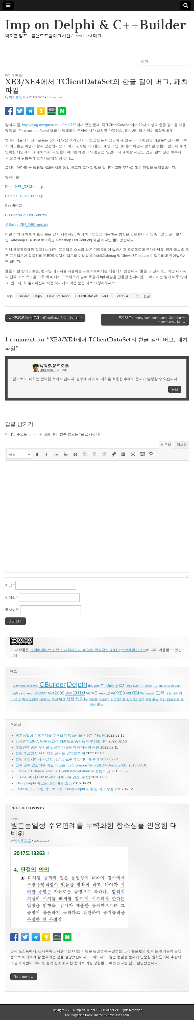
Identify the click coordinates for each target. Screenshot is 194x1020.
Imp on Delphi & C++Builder (95, 25)
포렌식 (14, 818)
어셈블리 (104, 699)
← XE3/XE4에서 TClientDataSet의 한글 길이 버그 (45, 318)
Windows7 (147, 693)
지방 (148, 699)
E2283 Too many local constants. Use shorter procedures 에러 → (152, 320)
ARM (16, 685)
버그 (8, 75)
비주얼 (166, 444)
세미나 (81, 698)
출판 (155, 699)
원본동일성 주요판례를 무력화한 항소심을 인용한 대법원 (60, 735)
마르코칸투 (30, 699)
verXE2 (104, 693)
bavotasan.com (118, 1015)
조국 (141, 699)
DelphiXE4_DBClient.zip (24, 196)
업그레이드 (118, 699)
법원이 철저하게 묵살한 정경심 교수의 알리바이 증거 (57, 759)
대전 (168, 693)
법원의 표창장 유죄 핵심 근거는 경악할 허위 (50, 753)
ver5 (15, 693)
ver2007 (40, 693)
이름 (9, 585)
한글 (146, 296)
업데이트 (132, 699)
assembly (32, 685)
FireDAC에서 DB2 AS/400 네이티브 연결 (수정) (52, 777)
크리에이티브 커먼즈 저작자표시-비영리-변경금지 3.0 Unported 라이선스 (88, 650)
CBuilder (22, 296)
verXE (91, 693)
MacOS (137, 685)
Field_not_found (58, 296)
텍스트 (182, 444)
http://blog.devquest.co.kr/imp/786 (49, 125)
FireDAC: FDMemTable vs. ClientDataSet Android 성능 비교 (62, 771)
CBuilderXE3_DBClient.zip (26, 215)
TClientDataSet (86, 296)
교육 (160, 692)
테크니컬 (17, 75)
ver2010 (75, 692)
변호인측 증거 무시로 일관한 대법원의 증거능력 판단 (57, 747)
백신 (55, 699)
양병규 (93, 699)
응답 (175, 389)
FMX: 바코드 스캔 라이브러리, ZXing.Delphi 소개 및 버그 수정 (64, 789)
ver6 (22, 693)
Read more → (24, 977)
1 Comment (55, 97)
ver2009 (56, 692)
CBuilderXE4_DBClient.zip (27, 224)
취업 (163, 699)
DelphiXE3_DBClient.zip (24, 187)
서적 (70, 699)
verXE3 (107, 296)
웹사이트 (12, 610)
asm (23, 685)
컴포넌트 (173, 699)
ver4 (178, 685)
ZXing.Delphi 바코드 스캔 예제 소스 (43, 783)
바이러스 (45, 699)
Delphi (37, 296)
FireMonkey (109, 686)
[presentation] (19, 454)
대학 (175, 693)
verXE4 (122, 296)
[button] (19, 454)
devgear (94, 686)
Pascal (147, 685)
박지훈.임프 (17, 97)
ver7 (29, 693)
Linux (129, 685)
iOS (122, 686)
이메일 (11, 597)
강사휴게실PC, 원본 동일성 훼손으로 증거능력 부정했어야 (61, 741)
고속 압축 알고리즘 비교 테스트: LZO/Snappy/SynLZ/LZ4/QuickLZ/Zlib (71, 765)
